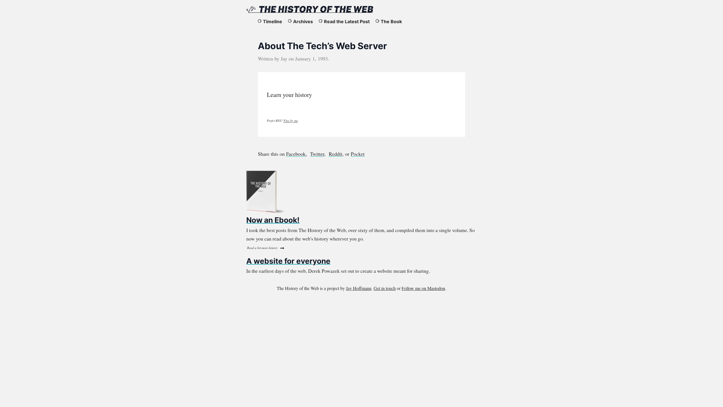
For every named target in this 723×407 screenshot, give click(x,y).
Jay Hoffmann (358, 288)
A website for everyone (288, 260)
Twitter (317, 153)
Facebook (296, 153)
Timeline (272, 21)
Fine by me (291, 120)
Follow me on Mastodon (423, 288)
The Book (391, 21)
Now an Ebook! (273, 219)
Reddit (335, 153)
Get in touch (385, 288)
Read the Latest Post (347, 21)
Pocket (358, 153)
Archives (303, 21)
